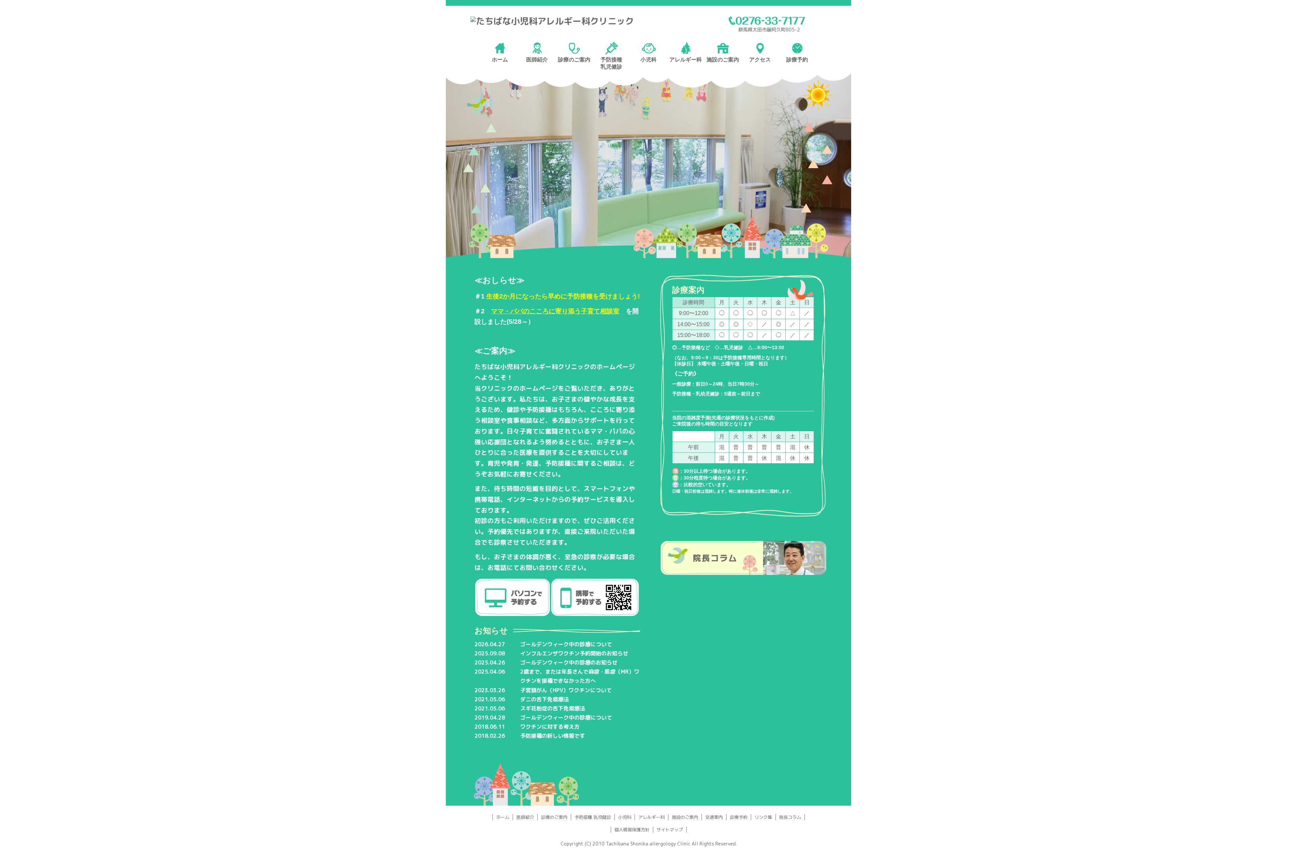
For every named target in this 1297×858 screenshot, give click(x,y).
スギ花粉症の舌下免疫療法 (552, 708)
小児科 (624, 817)
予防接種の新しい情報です (552, 735)
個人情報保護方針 (632, 830)
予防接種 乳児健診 (593, 817)
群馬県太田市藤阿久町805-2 (769, 29)
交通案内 (714, 817)
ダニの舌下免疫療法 (544, 699)
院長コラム (790, 817)
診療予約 (738, 817)
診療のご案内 (554, 817)
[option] (648, 165)
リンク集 (763, 817)
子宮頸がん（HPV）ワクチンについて (566, 690)
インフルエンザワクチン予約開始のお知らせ (574, 653)
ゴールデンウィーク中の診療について (566, 644)
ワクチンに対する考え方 (550, 726)
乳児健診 (611, 67)
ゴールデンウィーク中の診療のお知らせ (568, 662)
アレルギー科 (651, 817)
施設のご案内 (685, 817)
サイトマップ (670, 830)
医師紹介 (525, 817)
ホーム (502, 817)
